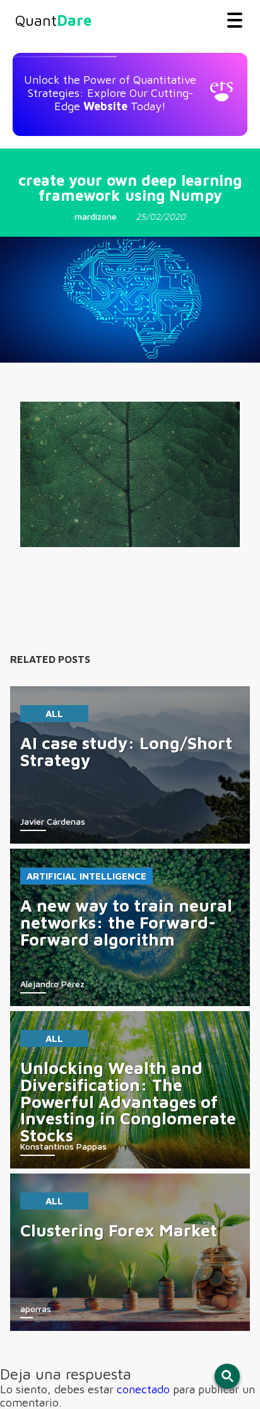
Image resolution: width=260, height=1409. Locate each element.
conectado (143, 1389)
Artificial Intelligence (86, 876)
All (54, 713)
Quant (53, 20)
